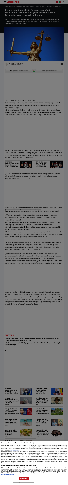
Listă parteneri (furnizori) (7, 474)
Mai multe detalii (14, 450)
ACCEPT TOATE (24, 478)
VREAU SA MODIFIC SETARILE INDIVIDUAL (23, 482)
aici (20, 458)
